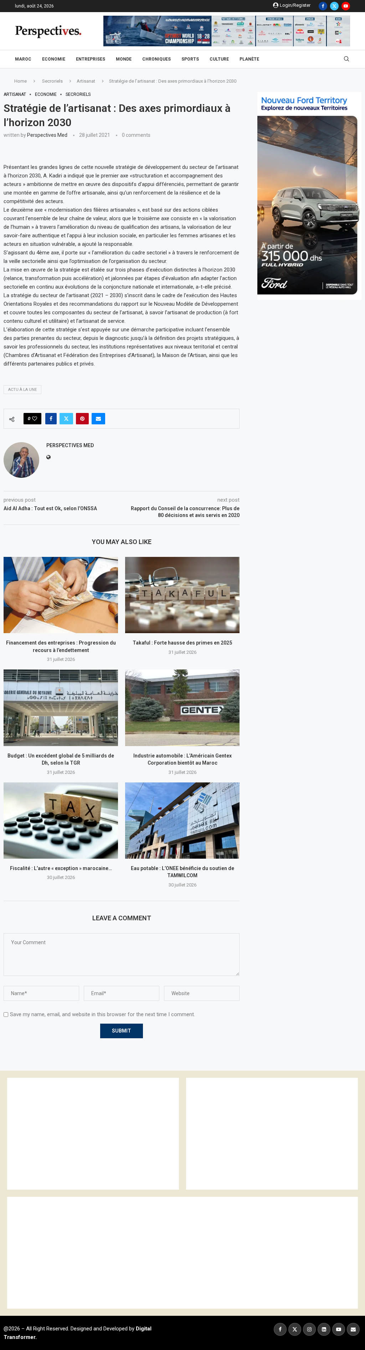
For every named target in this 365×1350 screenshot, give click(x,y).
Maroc (23, 59)
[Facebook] (323, 6)
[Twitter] (334, 6)
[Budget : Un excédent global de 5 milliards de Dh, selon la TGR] (61, 707)
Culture (219, 59)
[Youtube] (345, 6)
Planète (249, 59)
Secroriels (52, 81)
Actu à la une (22, 389)
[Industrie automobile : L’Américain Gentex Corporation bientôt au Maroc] (182, 707)
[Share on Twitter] (66, 418)
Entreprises (90, 59)
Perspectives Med (47, 135)
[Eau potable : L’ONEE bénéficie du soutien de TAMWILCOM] (182, 820)
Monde (124, 59)
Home (20, 81)
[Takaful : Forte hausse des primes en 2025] (182, 595)
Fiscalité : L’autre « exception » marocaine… (61, 868)
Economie (53, 59)
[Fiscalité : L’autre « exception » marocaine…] (61, 820)
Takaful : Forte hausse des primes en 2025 (182, 643)
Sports (190, 59)
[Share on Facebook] (51, 418)
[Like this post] (34, 418)
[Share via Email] (98, 418)
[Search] (346, 59)
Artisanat (86, 81)
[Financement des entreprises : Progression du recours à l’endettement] (61, 595)
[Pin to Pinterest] (82, 418)
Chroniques (156, 59)
